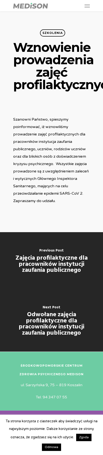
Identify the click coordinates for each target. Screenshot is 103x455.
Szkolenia (52, 33)
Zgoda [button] (84, 437)
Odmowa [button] (51, 447)
